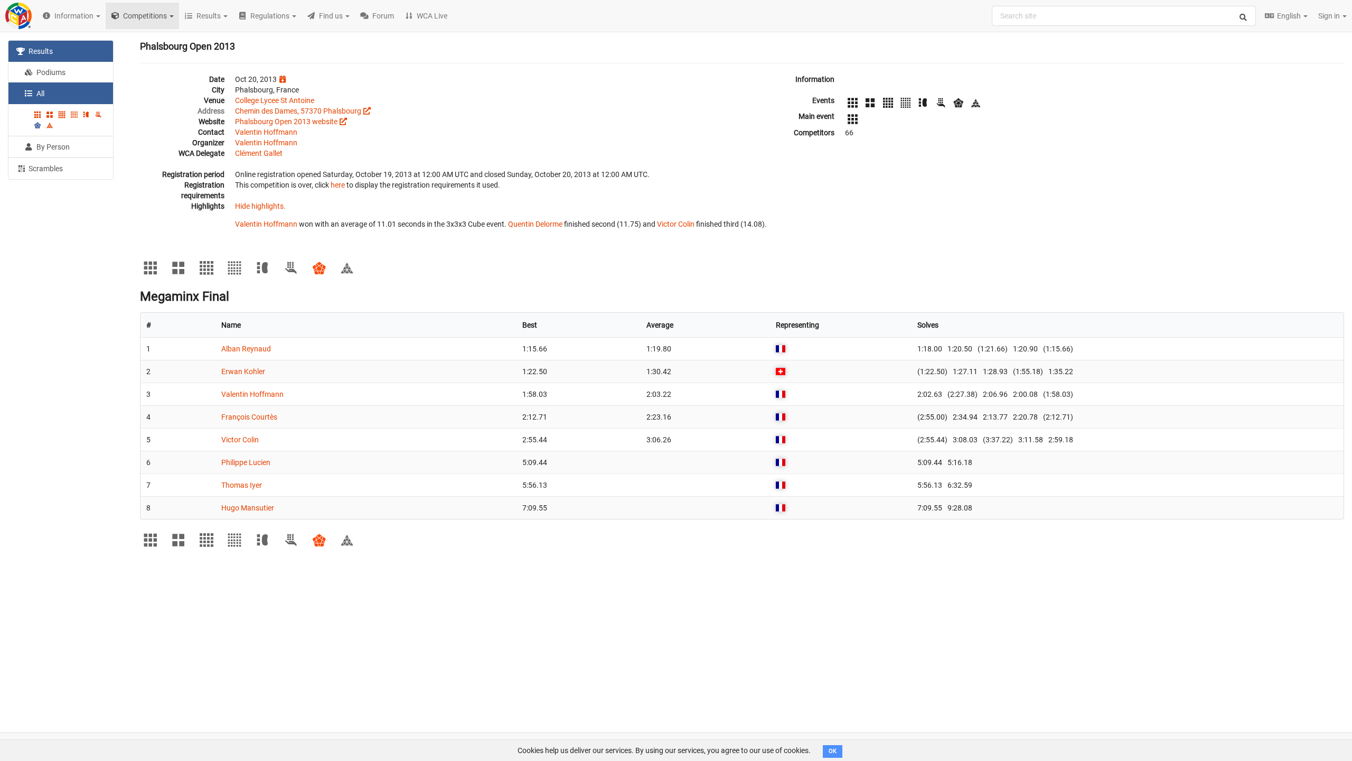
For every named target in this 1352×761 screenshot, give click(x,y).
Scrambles (45, 168)
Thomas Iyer (241, 485)
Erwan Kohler (243, 371)
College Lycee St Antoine (274, 100)
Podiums (50, 72)
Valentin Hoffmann (266, 132)
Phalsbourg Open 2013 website (286, 121)
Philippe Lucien (245, 462)
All (39, 93)
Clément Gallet (259, 153)
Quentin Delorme (535, 224)
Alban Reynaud (246, 349)
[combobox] (1124, 16)
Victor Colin (675, 224)
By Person (52, 147)
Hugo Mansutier (247, 508)
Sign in (1329, 16)
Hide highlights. (260, 206)
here (338, 185)
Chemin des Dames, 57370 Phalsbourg (298, 111)
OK (833, 751)
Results (40, 51)
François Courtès (249, 417)
